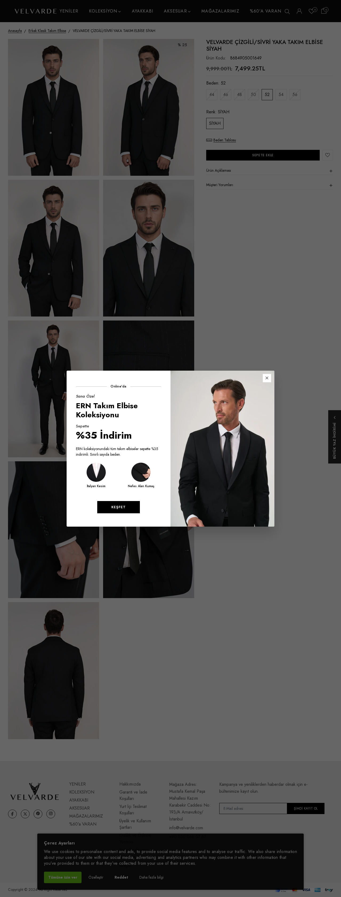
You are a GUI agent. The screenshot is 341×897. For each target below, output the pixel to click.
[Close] (267, 378)
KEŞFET (118, 507)
